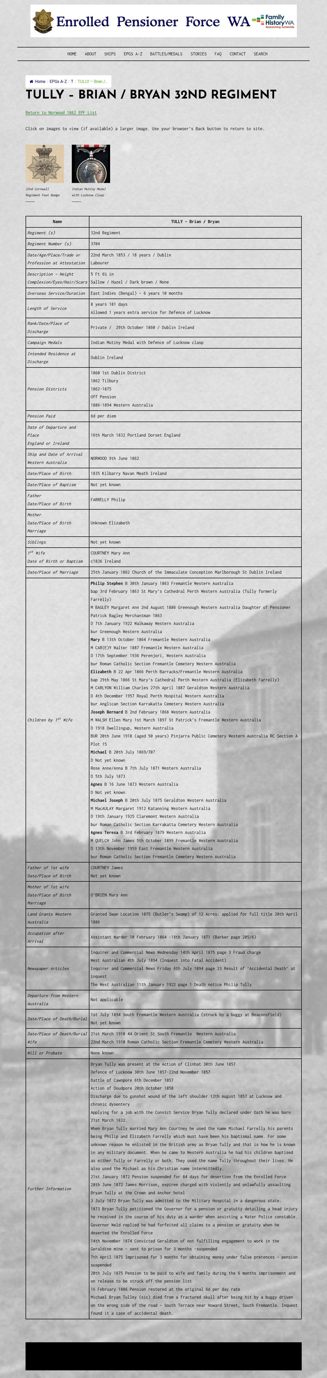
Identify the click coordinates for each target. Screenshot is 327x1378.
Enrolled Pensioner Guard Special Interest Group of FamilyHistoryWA (148, 1346)
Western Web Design (83, 1353)
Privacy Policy (67, 1359)
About (90, 54)
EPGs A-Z (133, 54)
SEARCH (260, 54)
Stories (199, 54)
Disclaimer (41, 1359)
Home (72, 54)
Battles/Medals (166, 54)
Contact (238, 54)
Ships (110, 54)
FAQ (218, 54)
